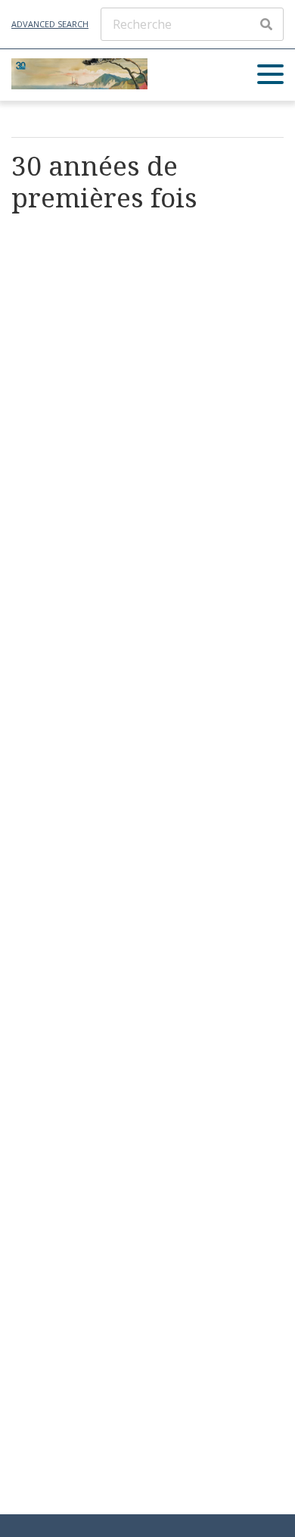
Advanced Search (49, 24)
